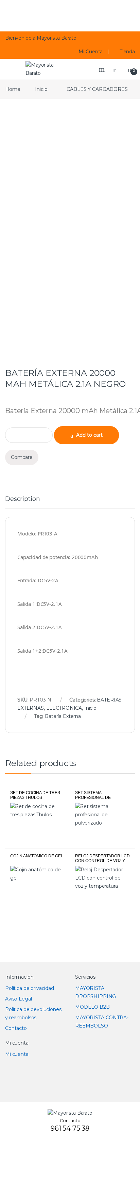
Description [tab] (22, 499)
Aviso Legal (18, 999)
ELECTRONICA (64, 708)
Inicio (41, 89)
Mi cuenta (17, 1054)
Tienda (127, 51)
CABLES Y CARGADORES (97, 89)
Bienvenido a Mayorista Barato (40, 38)
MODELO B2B (92, 1007)
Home (12, 89)
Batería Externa (63, 716)
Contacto (16, 1028)
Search (102, 69)
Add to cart (89, 435)
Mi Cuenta (90, 51)
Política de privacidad (29, 988)
